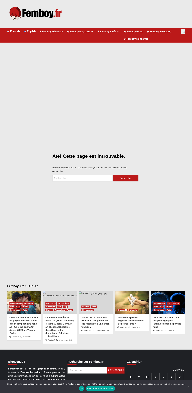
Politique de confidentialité (100, 388)
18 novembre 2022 (65, 340)
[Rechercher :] (82, 178)
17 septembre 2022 (102, 330)
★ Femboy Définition (51, 31)
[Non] (188, 386)
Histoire (25, 307)
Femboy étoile (16, 303)
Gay (18, 307)
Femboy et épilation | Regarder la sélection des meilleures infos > (130, 320)
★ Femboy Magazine (78, 31)
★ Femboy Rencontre (136, 39)
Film (12, 307)
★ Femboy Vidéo (107, 31)
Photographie (87, 310)
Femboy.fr (15, 337)
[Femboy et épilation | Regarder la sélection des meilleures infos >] (132, 302)
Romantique (15, 310)
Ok (81, 388)
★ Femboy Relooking (159, 31)
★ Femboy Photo (133, 31)
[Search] (183, 31)
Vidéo (25, 310)
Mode (94, 307)
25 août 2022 (135, 327)
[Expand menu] (92, 31)
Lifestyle (85, 307)
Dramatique (51, 303)
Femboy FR (28, 303)
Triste (69, 310)
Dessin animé (159, 303)
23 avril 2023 (27, 337)
